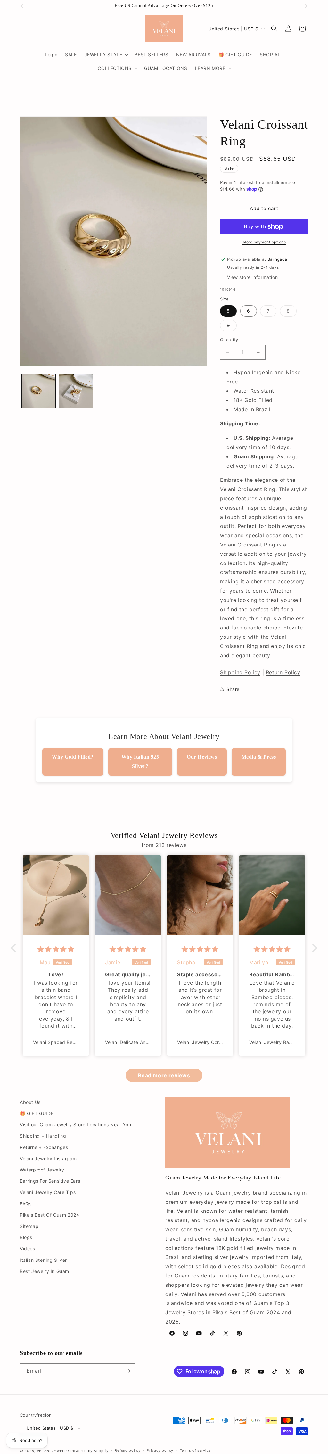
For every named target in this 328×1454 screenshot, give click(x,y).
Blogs (26, 1237)
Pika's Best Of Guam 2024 (49, 1215)
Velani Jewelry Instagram (48, 1158)
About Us (30, 1102)
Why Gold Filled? (73, 757)
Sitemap (29, 1226)
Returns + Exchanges (44, 1147)
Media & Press (259, 757)
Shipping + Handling (43, 1135)
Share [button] (233, 689)
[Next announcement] (306, 6)
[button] (106, 55)
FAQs (25, 1203)
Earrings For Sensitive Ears (50, 1181)
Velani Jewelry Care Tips (48, 1192)
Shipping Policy (240, 672)
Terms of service (195, 1450)
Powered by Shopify (89, 1451)
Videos (27, 1248)
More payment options (264, 242)
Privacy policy (160, 1450)
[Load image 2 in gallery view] (76, 391)
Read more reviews (164, 1075)
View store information (252, 277)
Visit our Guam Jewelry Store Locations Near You (75, 1124)
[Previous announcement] (22, 6)
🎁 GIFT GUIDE (36, 1113)
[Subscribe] (128, 1370)
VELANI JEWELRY (53, 1451)
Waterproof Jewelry (42, 1169)
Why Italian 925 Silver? (140, 761)
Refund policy (127, 1450)
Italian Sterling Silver (43, 1260)
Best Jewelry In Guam (44, 1271)
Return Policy (283, 672)
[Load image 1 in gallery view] (38, 391)
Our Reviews (202, 757)
